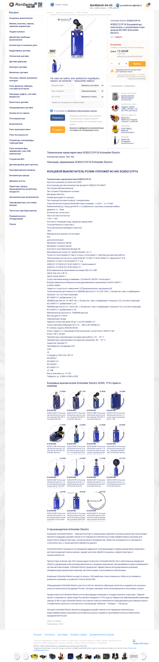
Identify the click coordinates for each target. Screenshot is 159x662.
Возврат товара (78, 634)
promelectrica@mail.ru (131, 5)
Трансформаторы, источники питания (22, 204)
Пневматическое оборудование (17, 217)
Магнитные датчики (18, 72)
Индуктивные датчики (19, 51)
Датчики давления (18, 62)
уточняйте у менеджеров (137, 78)
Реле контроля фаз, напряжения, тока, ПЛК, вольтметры (20, 151)
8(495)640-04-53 (101, 5)
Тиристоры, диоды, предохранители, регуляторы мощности (23, 189)
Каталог (14, 12)
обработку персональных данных (82, 111)
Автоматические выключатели (24, 197)
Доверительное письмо (102, 634)
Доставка (63, 634)
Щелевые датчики (18, 67)
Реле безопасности (18, 135)
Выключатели (15, 124)
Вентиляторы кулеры (19, 175)
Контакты (50, 634)
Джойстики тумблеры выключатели (19, 38)
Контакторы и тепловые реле (23, 45)
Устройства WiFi (16, 159)
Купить (137, 64)
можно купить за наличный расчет (124, 56)
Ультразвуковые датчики (21, 108)
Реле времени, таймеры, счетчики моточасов (21, 87)
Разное (12, 224)
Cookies (88, 648)
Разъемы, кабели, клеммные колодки (23, 79)
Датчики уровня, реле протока (23, 165)
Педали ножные (17, 32)
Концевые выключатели (20, 18)
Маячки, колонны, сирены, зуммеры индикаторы (21, 25)
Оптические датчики (19, 56)
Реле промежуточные (19, 129)
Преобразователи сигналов (22, 170)
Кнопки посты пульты (19, 113)
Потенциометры (17, 118)
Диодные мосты (17, 181)
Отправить (58, 130)
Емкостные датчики (18, 102)
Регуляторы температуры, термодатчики (21, 141)
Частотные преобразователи (23, 211)
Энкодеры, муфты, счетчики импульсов (22, 95)
